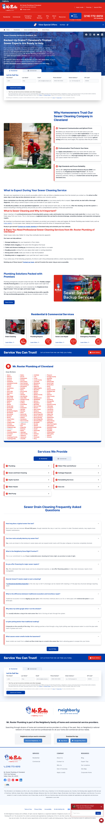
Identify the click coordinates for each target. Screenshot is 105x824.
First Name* (9, 77)
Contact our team (28, 262)
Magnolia (36, 386)
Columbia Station (12, 432)
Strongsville (50, 401)
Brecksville (10, 407)
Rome (48, 386)
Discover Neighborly (31, 740)
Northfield (36, 422)
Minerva (36, 401)
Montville (36, 404)
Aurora (9, 386)
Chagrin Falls (11, 422)
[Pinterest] (94, 35)
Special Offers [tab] (98, 7)
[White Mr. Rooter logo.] (10, 7)
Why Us (59, 765)
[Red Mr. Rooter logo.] (37, 711)
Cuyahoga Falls (11, 438)
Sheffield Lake (51, 391)
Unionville (50, 412)
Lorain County (38, 380)
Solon (48, 393)
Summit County (51, 404)
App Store (64, 740)
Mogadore (37, 402)
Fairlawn (22, 394)
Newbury (36, 411)
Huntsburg (23, 419)
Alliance (9, 376)
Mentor (36, 396)
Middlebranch (38, 398)
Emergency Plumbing (88, 336)
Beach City (10, 398)
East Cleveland (24, 384)
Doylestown (23, 378)
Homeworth (23, 415)
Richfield (49, 378)
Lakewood (23, 437)
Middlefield (37, 399)
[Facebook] (86, 35)
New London (37, 409)
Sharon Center (51, 389)
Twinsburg (50, 409)
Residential (14, 70)
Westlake (49, 429)
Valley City (50, 414)
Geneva (22, 401)
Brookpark (10, 412)
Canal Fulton (10, 419)
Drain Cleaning (10, 336)
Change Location (26, 9)
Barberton (10, 393)
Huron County (24, 420)
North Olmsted (38, 417)
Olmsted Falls (37, 427)
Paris (35, 432)
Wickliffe (49, 430)
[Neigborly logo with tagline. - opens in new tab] (68, 711)
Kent (21, 425)
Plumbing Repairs (36, 336)
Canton (9, 420)
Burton (9, 417)
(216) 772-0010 (13, 766)
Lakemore (23, 435)
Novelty (36, 424)
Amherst (9, 378)
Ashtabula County (12, 383)
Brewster (9, 409)
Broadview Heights (12, 411)
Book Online (9, 302)
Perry (35, 438)
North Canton (37, 412)
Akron (8, 375)
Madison (36, 384)
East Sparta (23, 386)
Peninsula (36, 437)
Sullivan (49, 402)
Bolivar (9, 404)
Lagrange (23, 432)
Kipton (22, 430)
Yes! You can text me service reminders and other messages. (25, 92)
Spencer (49, 394)
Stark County (50, 396)
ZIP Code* (87, 77)
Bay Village (10, 396)
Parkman (36, 433)
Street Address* (73, 77)
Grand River (23, 404)
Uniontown (50, 411)
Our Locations (85, 765)
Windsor (49, 437)
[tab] (28, 17)
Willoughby (50, 433)
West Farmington (52, 424)
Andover (9, 380)
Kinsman (22, 429)
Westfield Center (52, 427)
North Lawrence (38, 415)
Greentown (23, 407)
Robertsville (50, 381)
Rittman (49, 380)
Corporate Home (86, 772)
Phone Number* (57, 77)
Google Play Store (79, 740)
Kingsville (23, 427)
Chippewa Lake (11, 427)
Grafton (22, 402)
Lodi (35, 376)
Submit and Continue (15, 87)
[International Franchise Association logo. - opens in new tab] (7, 785)
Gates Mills (23, 398)
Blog (82, 758)
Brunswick (10, 414)
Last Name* (25, 77)
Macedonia (37, 383)
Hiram (22, 412)
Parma (35, 435)
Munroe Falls (37, 406)
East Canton (23, 381)
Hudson (22, 417)
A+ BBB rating (41, 52)
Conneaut (10, 433)
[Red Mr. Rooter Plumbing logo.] (16, 758)
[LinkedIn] (102, 35)
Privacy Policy (47, 95)
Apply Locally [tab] (79, 7)
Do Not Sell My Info (59, 809)
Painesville (37, 430)
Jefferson (23, 424)
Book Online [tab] (76, 16)
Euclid (22, 393)
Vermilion (49, 415)
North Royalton (38, 420)
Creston (9, 435)
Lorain (35, 378)
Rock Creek (50, 383)
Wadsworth (50, 417)
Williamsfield (50, 432)
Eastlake (22, 388)
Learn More (8, 342)
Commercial (33, 70)
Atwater (9, 384)
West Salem (50, 425)
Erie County (23, 391)
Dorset (22, 376)
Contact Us (60, 761)
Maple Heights (38, 388)
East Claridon (24, 383)
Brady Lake (10, 406)
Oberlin (36, 425)
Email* (39, 77)
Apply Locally (61, 772)
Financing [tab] (88, 7)
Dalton (22, 375)
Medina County (38, 394)
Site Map (84, 769)
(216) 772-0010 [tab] (93, 16)
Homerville (23, 414)
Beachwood (10, 399)
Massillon (36, 389)
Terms (40, 95)
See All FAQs (52, 649)
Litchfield (36, 375)
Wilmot (49, 435)
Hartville (22, 409)
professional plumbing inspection (18, 584)
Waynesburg (50, 420)
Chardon (9, 424)
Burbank (9, 415)
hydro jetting (8, 223)
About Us (60, 758)
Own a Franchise (62, 769)
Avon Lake (10, 391)
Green (22, 406)
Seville (49, 388)
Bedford (9, 401)
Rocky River (50, 384)
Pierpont (49, 375)
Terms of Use (28, 809)
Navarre (36, 407)
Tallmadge (50, 406)
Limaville (22, 438)
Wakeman (50, 419)
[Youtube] (98, 35)
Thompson (50, 407)
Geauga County (24, 399)
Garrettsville (23, 396)
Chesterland (10, 425)
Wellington (50, 422)
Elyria (22, 389)
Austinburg (10, 388)
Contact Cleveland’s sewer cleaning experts (18, 63)
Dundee (22, 380)
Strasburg (50, 399)
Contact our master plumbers (27, 226)
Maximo (36, 391)
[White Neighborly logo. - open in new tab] (5, 1)
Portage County (51, 376)
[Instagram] (90, 35)
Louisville (36, 381)
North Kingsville (38, 414)
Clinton (9, 430)
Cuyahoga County (12, 437)
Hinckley (22, 411)
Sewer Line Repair (61, 336)
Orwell (35, 429)
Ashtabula (10, 381)
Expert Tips (84, 761)
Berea (8, 402)
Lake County (23, 433)
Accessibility (48, 809)
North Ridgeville (38, 419)
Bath (8, 394)
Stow (48, 398)
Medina (36, 393)
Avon (8, 389)
